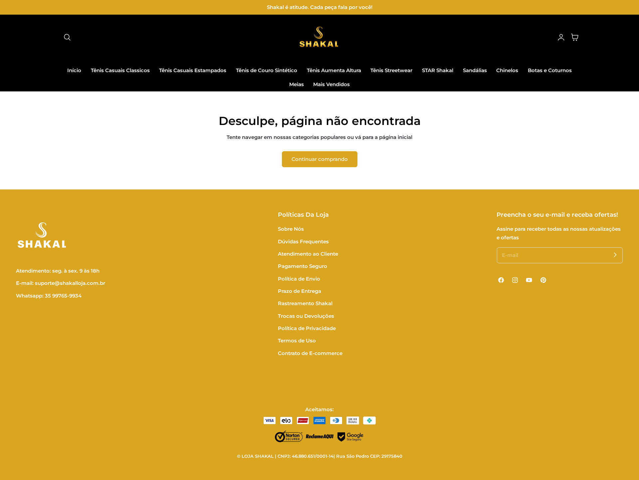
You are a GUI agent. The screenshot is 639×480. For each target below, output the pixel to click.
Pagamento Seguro (302, 266)
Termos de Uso (297, 341)
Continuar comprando (320, 159)
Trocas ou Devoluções (306, 316)
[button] (67, 37)
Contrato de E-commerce (310, 353)
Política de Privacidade (307, 328)
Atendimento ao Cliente (308, 254)
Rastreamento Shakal (305, 303)
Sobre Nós (291, 229)
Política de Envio (299, 279)
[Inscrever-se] (615, 255)
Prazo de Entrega (299, 291)
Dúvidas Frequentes (303, 242)
